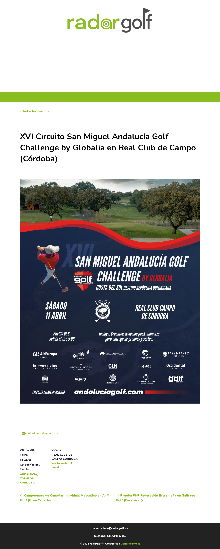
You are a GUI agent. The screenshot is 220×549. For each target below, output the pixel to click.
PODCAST (175, 97)
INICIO (13, 97)
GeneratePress (130, 543)
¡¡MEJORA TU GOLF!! (150, 97)
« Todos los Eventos (34, 111)
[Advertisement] (110, 66)
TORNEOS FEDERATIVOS (117, 97)
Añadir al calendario (41, 433)
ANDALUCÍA (28, 474)
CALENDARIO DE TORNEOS (40, 97)
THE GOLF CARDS (200, 97)
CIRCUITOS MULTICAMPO (79, 97)
